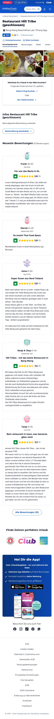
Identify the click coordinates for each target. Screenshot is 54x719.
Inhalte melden (27, 649)
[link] (44, 9)
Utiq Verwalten (27, 680)
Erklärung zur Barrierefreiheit (27, 695)
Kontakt (39, 2)
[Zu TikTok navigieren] (27, 629)
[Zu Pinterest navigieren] (33, 629)
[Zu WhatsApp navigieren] (39, 629)
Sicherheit (27, 701)
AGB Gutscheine (27, 690)
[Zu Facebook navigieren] (15, 629)
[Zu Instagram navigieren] (21, 629)
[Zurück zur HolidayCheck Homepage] (10, 9)
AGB (27, 685)
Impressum (27, 706)
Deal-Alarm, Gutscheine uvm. (27, 654)
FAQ (27, 644)
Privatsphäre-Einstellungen (27, 675)
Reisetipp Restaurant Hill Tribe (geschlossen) (37, 16)
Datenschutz (27, 670)
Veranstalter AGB (27, 659)
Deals (6, 2)
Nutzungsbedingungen (27, 664)
